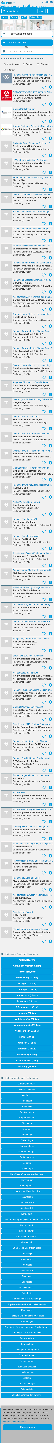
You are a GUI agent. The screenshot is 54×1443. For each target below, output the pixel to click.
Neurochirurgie (27, 1259)
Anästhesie (26, 1106)
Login (41, 11)
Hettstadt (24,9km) (27, 1049)
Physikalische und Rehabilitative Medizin (27, 1304)
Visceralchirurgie (27, 1384)
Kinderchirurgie (27, 1225)
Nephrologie (27, 1253)
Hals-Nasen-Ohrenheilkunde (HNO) (26, 1174)
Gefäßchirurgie (27, 1157)
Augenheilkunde (26, 1118)
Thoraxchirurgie (26, 1361)
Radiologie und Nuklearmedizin (27, 1333)
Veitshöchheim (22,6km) (27, 1031)
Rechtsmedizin (27, 1338)
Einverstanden (27, 1427)
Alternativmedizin (27, 1089)
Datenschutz (9, 1422)
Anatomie (26, 1095)
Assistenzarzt (13, 64)
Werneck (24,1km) (27, 1043)
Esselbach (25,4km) (27, 1055)
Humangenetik (27, 1186)
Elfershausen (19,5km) (27, 1007)
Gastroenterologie (26, 1151)
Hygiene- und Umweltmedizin (26, 1191)
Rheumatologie (27, 1344)
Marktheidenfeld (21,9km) (27, 1019)
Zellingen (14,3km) (27, 984)
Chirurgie (26, 1129)
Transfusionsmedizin (26, 1367)
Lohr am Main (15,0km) (27, 995)
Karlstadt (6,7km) (27, 960)
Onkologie (27, 1276)
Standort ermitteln (17, 42)
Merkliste (48, 2)
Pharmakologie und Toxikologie (26, 1299)
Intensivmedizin (27, 1208)
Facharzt (30, 64)
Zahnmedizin (27, 1389)
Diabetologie (27, 1140)
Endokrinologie (27, 1146)
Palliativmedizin (26, 1287)
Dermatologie (26, 1135)
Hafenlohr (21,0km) (27, 1013)
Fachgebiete (12, 11)
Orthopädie (27, 1282)
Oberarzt (44, 64)
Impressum (20, 1422)
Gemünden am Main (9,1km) (27, 966)
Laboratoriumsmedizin (26, 1236)
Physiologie (26, 1310)
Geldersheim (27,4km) (27, 1061)
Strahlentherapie (26, 1355)
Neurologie (27, 1265)
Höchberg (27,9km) (27, 1066)
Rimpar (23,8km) (27, 1037)
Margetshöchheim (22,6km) (27, 1025)
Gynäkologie (27, 1169)
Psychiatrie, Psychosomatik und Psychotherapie (26, 1327)
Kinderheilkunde (26, 1231)
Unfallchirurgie (27, 1372)
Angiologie (27, 1101)
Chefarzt (11, 70)
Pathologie (27, 1293)
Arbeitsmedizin (27, 1112)
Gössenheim (36, 17)
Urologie (27, 1378)
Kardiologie (26, 1214)
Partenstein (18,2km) (27, 1001)
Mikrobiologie (26, 1242)
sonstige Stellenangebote (27, 1350)
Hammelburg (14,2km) (27, 978)
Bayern (14, 17)
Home (4, 17)
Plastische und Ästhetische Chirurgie (27, 1316)
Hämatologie (27, 1197)
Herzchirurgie (26, 1180)
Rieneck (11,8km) (27, 972)
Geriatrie (27, 1163)
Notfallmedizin (26, 1270)
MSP (24, 17)
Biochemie (27, 1123)
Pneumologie (27, 1321)
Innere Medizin (27, 1202)
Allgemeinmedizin (26, 1084)
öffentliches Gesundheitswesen (26, 1395)
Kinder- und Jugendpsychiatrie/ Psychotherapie (27, 1220)
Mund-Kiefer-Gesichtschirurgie (27, 1248)
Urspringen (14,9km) (27, 989)
